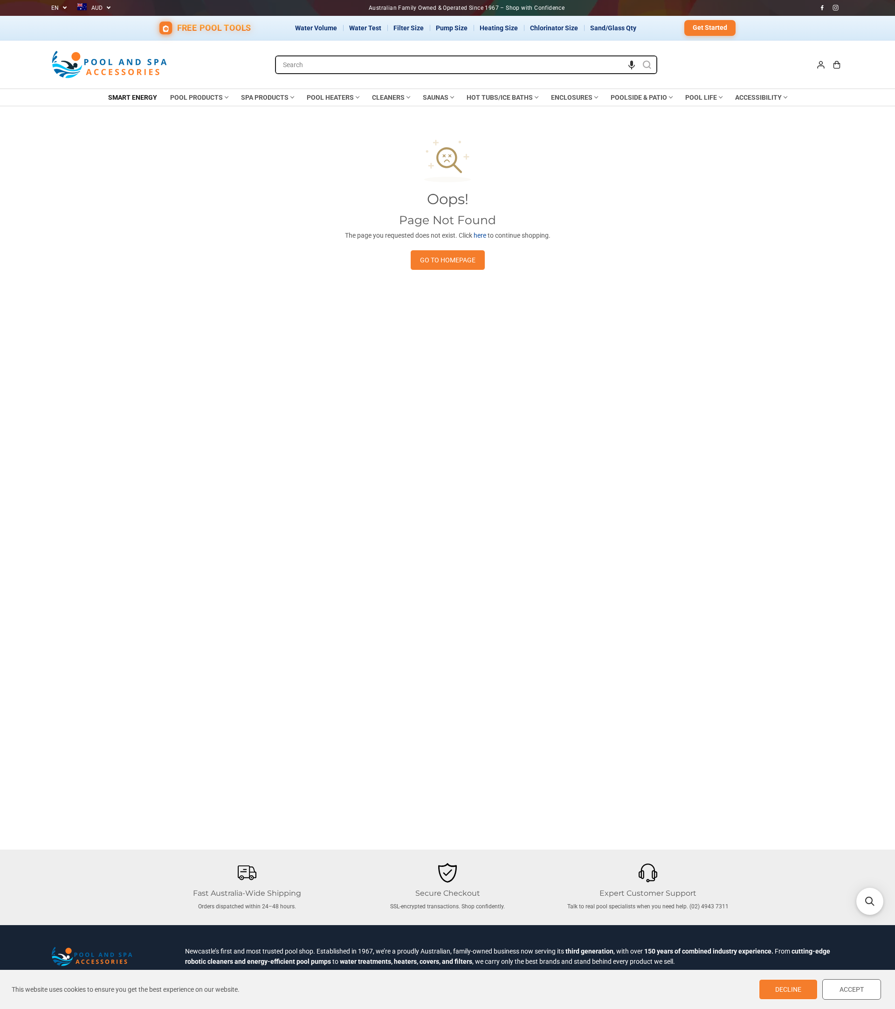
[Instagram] (835, 8)
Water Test (365, 28)
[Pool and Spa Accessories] (109, 64)
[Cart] (837, 65)
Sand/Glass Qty (613, 28)
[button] (631, 64)
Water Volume (316, 28)
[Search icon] (647, 64)
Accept (852, 989)
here (480, 235)
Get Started (710, 27)
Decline (788, 989)
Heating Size (499, 28)
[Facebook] (822, 8)
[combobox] (466, 64)
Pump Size (452, 28)
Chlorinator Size (554, 28)
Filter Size (408, 28)
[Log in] (821, 65)
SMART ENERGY (132, 97)
